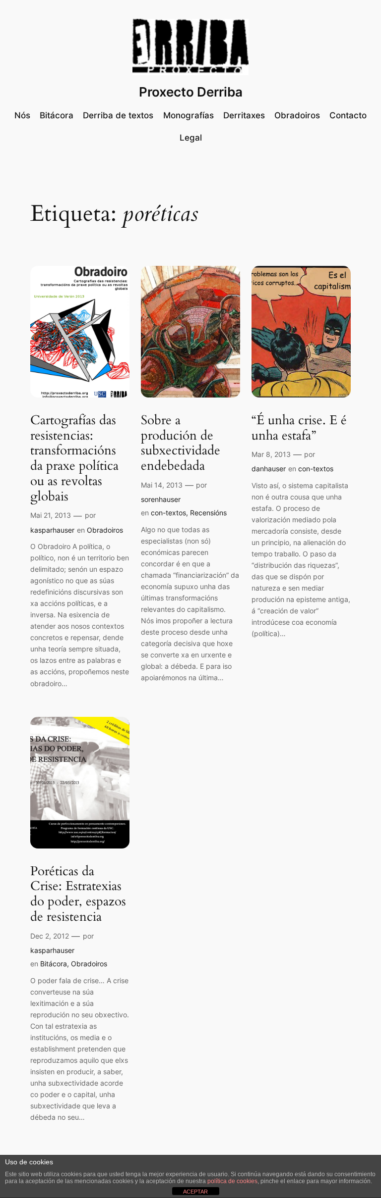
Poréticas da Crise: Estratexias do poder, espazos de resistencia (78, 894)
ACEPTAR (195, 1192)
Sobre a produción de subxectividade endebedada (180, 443)
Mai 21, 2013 (50, 515)
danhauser (269, 468)
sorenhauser (161, 499)
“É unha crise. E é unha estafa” (299, 428)
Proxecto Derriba (191, 92)
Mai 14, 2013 (162, 485)
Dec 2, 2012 (49, 936)
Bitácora (53, 963)
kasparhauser (52, 530)
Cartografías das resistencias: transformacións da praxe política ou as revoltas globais (74, 458)
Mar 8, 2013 (271, 454)
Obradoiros (105, 530)
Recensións (208, 512)
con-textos (168, 512)
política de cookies (232, 1181)
